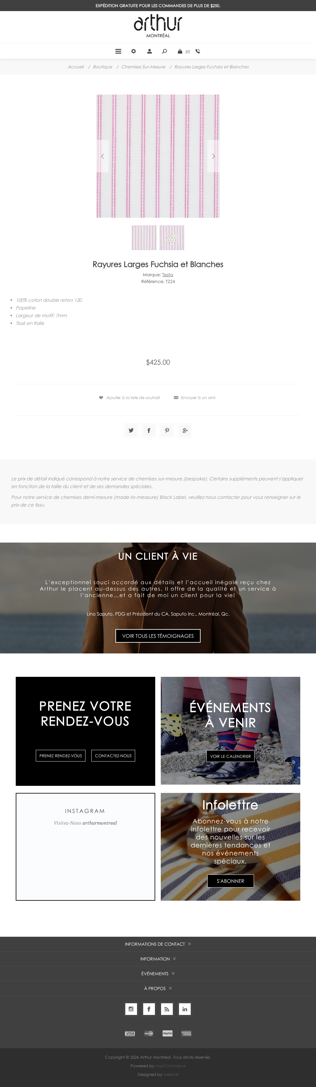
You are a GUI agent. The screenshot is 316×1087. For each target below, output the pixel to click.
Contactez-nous (113, 755)
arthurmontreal (99, 823)
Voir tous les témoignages (158, 636)
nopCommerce (171, 1065)
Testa (167, 274)
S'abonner (230, 881)
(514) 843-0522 (198, 51)
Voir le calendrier (230, 756)
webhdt (171, 1074)
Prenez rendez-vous (61, 755)
